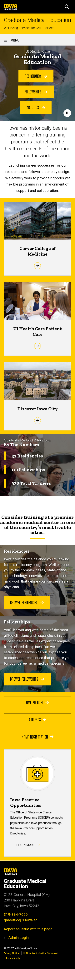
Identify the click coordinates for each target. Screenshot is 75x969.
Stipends (35, 719)
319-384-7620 (16, 914)
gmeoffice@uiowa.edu (21, 920)
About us (33, 107)
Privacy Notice (11, 953)
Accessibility (13, 958)
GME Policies (34, 702)
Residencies (33, 75)
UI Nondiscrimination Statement (40, 953)
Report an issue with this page (28, 929)
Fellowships (33, 91)
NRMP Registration (35, 736)
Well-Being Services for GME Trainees (29, 28)
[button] (67, 7)
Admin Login (18, 937)
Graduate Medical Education (37, 20)
